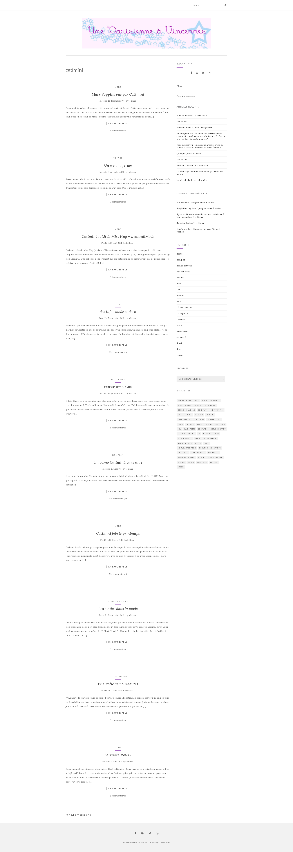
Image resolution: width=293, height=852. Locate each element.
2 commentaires (118, 795)
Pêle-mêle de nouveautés (118, 684)
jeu (179, 429)
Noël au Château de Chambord (192, 165)
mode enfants (185, 443)
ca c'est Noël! (183, 271)
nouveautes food (187, 448)
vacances (202, 462)
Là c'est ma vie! (118, 676)
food (179, 301)
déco (118, 304)
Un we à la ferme (118, 165)
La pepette (182, 313)
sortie (201, 457)
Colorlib (144, 842)
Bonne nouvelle (118, 601)
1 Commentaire (118, 277)
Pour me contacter (186, 96)
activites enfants (211, 401)
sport (191, 462)
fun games (182, 229)
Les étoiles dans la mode (118, 608)
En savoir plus (118, 123)
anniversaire (184, 405)
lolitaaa (132, 101)
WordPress (165, 842)
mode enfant (210, 438)
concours (199, 419)
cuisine (180, 277)
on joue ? (181, 337)
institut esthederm (215, 424)
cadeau (199, 415)
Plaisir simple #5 (118, 387)
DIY (178, 289)
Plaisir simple (198, 453)
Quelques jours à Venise (189, 153)
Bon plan (118, 455)
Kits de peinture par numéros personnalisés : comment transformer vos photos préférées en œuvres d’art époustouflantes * (201, 136)
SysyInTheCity (184, 208)
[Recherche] (225, 5)
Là (199, 434)
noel (206, 443)
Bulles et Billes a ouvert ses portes (194, 127)
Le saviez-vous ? (118, 755)
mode (197, 438)
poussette (213, 453)
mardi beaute (185, 438)
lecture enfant (218, 429)
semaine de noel (186, 457)
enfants (180, 295)
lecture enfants (186, 434)
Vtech (181, 467)
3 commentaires (118, 427)
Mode (118, 87)
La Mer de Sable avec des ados (192, 180)
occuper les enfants (210, 448)
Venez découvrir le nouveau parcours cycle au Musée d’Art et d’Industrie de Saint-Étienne (200, 146)
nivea (198, 443)
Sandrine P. (182, 223)
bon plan (202, 410)
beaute (198, 405)
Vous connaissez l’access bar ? (192, 115)
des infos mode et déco (118, 311)
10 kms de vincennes (188, 401)
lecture (202, 429)
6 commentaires (118, 201)
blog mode (210, 405)
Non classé (118, 379)
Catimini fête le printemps (118, 533)
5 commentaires (118, 130)
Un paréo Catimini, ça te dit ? (118, 462)
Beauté (180, 253)
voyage (118, 158)
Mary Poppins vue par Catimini (118, 94)
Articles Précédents (78, 815)
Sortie (180, 343)
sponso (181, 462)
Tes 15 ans (182, 121)
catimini (210, 415)
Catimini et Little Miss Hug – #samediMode (118, 236)
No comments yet (118, 352)
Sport (180, 349)
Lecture (181, 319)
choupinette (184, 419)
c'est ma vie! (216, 410)
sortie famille (215, 457)
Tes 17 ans (182, 159)
